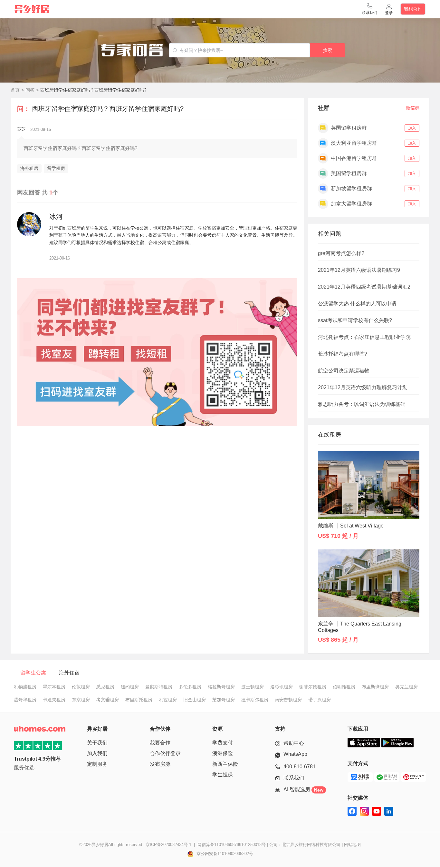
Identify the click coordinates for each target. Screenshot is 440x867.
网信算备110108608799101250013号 (231, 844)
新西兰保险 (225, 764)
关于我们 (97, 742)
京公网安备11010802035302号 (224, 853)
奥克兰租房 (406, 686)
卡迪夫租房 (54, 699)
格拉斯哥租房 (221, 686)
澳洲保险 (222, 753)
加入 (412, 128)
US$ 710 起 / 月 (338, 536)
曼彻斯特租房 (158, 686)
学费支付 (222, 742)
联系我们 (293, 778)
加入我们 (97, 753)
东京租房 (81, 699)
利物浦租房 (25, 686)
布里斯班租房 (375, 686)
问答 (29, 90)
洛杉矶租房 (281, 686)
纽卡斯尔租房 (254, 699)
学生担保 (222, 774)
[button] (369, 9)
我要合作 (160, 742)
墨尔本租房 (54, 686)
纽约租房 (130, 686)
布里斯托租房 (138, 699)
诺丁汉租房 (319, 699)
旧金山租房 (194, 699)
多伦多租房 (190, 686)
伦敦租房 (81, 686)
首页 (15, 90)
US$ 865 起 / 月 (338, 639)
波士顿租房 (252, 686)
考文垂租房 (107, 699)
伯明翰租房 (344, 686)
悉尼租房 (105, 686)
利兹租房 (168, 699)
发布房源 (160, 764)
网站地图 (352, 844)
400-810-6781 (299, 766)
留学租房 (56, 168)
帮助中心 (293, 743)
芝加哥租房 (223, 699)
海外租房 (29, 168)
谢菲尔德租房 (312, 686)
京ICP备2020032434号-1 (168, 844)
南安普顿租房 (288, 699)
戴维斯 (351, 525)
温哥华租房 (25, 699)
